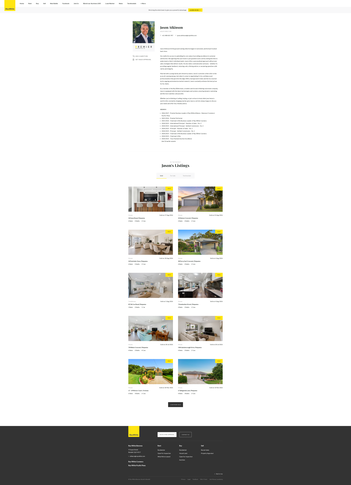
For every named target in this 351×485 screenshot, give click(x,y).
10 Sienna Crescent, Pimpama (188, 218)
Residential (161, 450)
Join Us (76, 3)
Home (22, 3)
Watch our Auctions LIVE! (92, 3)
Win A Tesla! (203, 479)
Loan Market (109, 3)
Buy (180, 446)
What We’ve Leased (164, 456)
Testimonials (131, 3)
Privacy (183, 479)
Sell (202, 446)
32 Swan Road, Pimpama (136, 218)
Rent (159, 446)
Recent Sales (205, 450)
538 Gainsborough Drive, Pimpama (190, 347)
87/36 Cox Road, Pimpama (137, 304)
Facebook (65, 3)
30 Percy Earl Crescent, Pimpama (189, 261)
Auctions (182, 460)
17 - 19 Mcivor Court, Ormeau (138, 390)
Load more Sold (175, 404)
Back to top (219, 474)
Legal (189, 479)
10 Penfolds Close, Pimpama (138, 261)
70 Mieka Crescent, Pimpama (138, 347)
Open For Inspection (164, 453)
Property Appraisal (207, 453)
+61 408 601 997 (167, 35)
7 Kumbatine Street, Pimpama (188, 304)
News (121, 3)
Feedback (195, 479)
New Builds (54, 3)
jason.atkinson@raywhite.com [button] (187, 35)
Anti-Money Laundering (216, 479)
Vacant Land (183, 453)
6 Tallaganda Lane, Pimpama (187, 390)
